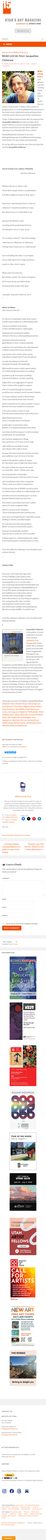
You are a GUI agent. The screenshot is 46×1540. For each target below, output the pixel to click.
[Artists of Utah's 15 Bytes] (23, 8)
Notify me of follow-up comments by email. (22, 923)
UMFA (20, 1514)
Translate (15, 944)
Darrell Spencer (34, 704)
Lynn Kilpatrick (21, 712)
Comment (6, 878)
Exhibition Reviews (32, 1505)
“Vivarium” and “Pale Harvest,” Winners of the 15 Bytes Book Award (34, 847)
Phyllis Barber (33, 712)
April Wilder (20, 709)
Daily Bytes (6, 1507)
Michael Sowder (19, 723)
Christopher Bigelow (22, 706)
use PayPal (7, 757)
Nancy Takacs (14, 715)
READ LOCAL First (20, 52)
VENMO (4, 746)
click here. (12, 1456)
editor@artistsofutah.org (9, 1435)
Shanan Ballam (35, 706)
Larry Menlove (7, 706)
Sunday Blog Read (7, 835)
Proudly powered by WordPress (13, 1523)
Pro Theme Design (8, 1524)
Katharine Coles (8, 704)
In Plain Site (26, 1509)
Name (4, 899)
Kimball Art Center (9, 1515)
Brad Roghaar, (26, 717)
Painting (15, 1507)
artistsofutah (22, 746)
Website (5, 915)
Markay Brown (33, 720)
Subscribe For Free (23, 31)
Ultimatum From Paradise (22, 835)
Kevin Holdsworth (20, 725)
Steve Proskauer (8, 709)
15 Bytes (14, 820)
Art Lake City (37, 1509)
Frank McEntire (36, 1514)
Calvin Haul (29, 709)
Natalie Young (7, 723)
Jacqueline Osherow (8, 822)
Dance (4, 1509)
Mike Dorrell (25, 715)
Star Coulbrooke (13, 717)
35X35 (4, 1517)
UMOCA (26, 1512)
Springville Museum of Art (28, 1515)
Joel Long (11, 712)
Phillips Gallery (15, 1512)
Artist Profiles (13, 1509)
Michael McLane (21, 704)
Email (4, 907)
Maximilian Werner (19, 720)
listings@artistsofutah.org (10, 1429)
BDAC (26, 1514)
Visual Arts (19, 1505)
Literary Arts (7, 52)
